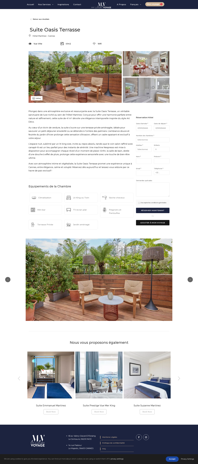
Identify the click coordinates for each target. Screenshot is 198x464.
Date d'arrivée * (142, 123)
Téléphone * (158, 168)
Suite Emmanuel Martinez (51, 405)
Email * (138, 168)
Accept (172, 459)
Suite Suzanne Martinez (147, 405)
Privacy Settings (187, 459)
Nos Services (44, 4)
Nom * (138, 156)
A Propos (121, 4)
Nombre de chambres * (145, 135)
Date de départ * (160, 123)
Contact (77, 4)
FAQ (104, 449)
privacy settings (117, 459)
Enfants (157, 145)
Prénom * (157, 156)
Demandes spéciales (144, 180)
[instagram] (146, 437)
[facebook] (139, 437)
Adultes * (139, 145)
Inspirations (63, 4)
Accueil (30, 4)
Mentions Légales (109, 437)
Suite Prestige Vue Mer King (99, 405)
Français (134, 4)
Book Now (51, 412)
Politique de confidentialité (113, 443)
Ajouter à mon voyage (152, 223)
